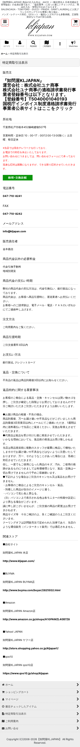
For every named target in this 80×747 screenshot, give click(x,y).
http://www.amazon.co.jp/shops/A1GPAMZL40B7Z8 (36, 619)
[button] (5, 22)
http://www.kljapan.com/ (18, 560)
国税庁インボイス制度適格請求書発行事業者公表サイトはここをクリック (39, 106)
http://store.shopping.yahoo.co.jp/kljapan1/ (30, 648)
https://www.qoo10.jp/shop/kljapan (25, 673)
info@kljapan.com (14, 231)
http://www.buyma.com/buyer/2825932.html (31, 590)
